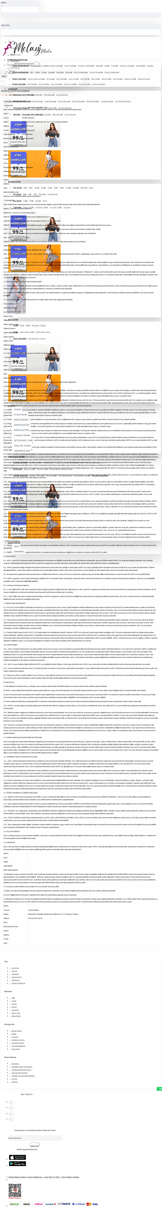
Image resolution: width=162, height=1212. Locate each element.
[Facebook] (11, 1102)
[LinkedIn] (11, 1119)
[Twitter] (11, 1108)
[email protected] (28, 130)
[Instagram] (11, 1113)
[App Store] (16, 1157)
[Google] (16, 1163)
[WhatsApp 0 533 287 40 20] (158, 1089)
